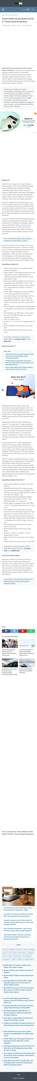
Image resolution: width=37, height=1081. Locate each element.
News (10, 956)
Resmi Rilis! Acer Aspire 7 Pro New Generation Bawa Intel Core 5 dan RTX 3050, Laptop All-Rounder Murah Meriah (19, 990)
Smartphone (6, 959)
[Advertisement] (18, 47)
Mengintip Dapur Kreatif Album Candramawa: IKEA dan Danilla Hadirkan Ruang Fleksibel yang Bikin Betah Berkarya (19, 362)
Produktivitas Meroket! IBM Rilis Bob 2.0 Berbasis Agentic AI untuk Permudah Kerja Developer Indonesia (17, 1013)
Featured (25, 949)
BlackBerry (12, 949)
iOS (9, 952)
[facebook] (6, 631)
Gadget (32, 949)
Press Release (27, 956)
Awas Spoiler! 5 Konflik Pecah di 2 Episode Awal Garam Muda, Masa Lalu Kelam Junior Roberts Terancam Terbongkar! (19, 1055)
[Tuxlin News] (18, 3)
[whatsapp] (31, 631)
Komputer (30, 952)
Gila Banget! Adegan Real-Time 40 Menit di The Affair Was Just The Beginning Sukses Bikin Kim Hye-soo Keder (19, 1048)
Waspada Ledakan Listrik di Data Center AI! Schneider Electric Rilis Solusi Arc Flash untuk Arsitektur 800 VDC (18, 922)
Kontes (5, 956)
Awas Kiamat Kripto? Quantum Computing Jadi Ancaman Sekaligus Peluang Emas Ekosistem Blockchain (17, 937)
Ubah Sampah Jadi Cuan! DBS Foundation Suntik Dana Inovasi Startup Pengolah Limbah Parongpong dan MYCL (19, 356)
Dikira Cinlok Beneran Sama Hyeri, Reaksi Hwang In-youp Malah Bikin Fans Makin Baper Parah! (19, 1034)
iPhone (14, 952)
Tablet (13, 959)
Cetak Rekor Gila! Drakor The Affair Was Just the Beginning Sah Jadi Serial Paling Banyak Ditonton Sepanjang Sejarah (18, 1063)
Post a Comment (27, 25)
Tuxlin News (21, 1078)
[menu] (4, 9)
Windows (20, 959)
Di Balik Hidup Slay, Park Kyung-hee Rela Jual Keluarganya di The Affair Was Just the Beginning (18, 1041)
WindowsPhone (29, 959)
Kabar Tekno (22, 952)
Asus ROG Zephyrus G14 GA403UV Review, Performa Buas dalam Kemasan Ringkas (18, 581)
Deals (19, 949)
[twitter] (14, 631)
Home (18, 1074)
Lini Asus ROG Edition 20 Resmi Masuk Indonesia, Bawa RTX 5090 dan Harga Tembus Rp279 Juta (19, 1000)
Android (5, 949)
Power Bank (17, 956)
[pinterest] (22, 631)
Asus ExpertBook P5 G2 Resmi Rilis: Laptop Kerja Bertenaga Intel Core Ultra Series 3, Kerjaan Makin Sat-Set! (18, 983)
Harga (4, 952)
